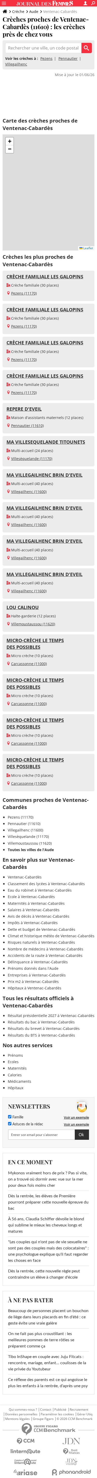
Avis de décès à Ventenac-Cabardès (38, 916)
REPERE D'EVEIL (24, 409)
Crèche (18, 11)
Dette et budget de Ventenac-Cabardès (41, 929)
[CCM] (26, 1441)
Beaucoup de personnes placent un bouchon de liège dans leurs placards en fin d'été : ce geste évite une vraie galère (48, 1317)
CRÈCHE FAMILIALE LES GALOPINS (44, 276)
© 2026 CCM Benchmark (74, 1419)
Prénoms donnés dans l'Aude (33, 968)
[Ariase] (26, 1472)
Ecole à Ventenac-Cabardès (31, 896)
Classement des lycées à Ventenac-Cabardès (46, 883)
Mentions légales (17, 1419)
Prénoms (15, 1055)
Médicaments (19, 1081)
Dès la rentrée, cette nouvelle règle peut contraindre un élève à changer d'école (44, 1274)
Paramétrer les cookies (57, 1414)
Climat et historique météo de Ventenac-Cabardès (51, 935)
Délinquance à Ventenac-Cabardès (38, 961)
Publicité (60, 1409)
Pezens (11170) (24, 293)
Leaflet (88, 248)
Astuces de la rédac (27, 1124)
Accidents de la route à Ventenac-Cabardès (45, 955)
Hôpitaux (15, 1087)
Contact (45, 1409)
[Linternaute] (26, 1451)
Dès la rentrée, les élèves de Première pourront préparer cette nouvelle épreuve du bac (48, 1202)
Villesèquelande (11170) (31, 458)
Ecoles (13, 1061)
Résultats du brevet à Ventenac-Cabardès (44, 1028)
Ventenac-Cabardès (25, 877)
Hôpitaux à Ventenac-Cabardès (34, 988)
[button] (9, 141)
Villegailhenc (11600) (29, 491)
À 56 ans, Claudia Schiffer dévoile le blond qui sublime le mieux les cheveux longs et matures (46, 1225)
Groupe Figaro (43, 1419)
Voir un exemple (76, 1117)
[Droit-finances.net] (72, 1451)
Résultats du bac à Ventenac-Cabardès (41, 1022)
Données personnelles (21, 1414)
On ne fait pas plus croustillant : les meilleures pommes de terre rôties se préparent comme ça (41, 1340)
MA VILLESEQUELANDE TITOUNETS (45, 442)
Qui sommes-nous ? (23, 1409)
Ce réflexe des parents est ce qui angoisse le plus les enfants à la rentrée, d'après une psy (48, 1383)
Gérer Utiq (84, 1414)
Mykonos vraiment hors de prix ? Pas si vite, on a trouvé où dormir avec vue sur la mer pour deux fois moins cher (47, 1179)
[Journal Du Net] (72, 1441)
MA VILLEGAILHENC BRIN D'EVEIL (44, 475)
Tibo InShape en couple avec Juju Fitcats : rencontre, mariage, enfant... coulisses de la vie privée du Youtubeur (47, 1363)
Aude (33, 11)
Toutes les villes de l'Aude (31, 849)
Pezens (46, 58)
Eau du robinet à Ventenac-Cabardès (40, 890)
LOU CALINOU (22, 607)
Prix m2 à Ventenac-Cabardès (33, 981)
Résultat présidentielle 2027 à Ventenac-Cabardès (51, 1015)
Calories (15, 1074)
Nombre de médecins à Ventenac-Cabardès (45, 949)
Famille (17, 1117)
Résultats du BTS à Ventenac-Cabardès (41, 1035)
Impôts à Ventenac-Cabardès (33, 922)
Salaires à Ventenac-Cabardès (33, 909)
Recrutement (79, 1409)
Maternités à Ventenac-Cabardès (36, 903)
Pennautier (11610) (27, 425)
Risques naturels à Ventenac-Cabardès (41, 942)
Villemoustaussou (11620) (33, 623)
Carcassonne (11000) (29, 663)
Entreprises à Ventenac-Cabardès (37, 975)
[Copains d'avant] (26, 1462)
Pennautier (68, 58)
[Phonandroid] (72, 1472)
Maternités (17, 1068)
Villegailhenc (16, 64)
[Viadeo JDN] (72, 1462)
